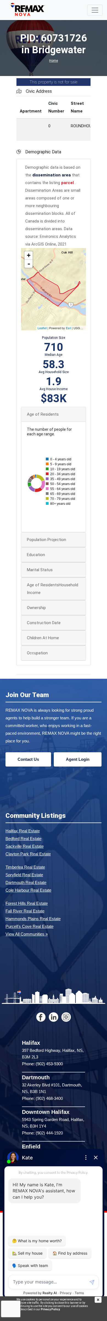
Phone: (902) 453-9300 (42, 1063)
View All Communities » (26, 934)
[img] (101, 1299)
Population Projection (46, 539)
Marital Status (40, 569)
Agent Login (77, 759)
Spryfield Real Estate (24, 874)
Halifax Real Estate (22, 831)
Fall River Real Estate (24, 911)
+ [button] (28, 255)
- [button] (29, 263)
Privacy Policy (50, 1309)
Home (53, 60)
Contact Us (28, 759)
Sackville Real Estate (24, 846)
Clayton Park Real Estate (28, 854)
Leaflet (42, 328)
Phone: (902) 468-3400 (42, 1098)
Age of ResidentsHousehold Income (52, 588)
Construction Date (44, 622)
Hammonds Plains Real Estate (33, 918)
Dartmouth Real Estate (25, 882)
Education (36, 554)
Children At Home (43, 637)
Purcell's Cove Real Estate (29, 926)
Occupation (37, 652)
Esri (68, 328)
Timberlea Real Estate (25, 867)
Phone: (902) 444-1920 (42, 1133)
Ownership (36, 607)
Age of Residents (43, 414)
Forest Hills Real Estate (26, 903)
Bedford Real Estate (23, 838)
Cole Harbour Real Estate (28, 890)
